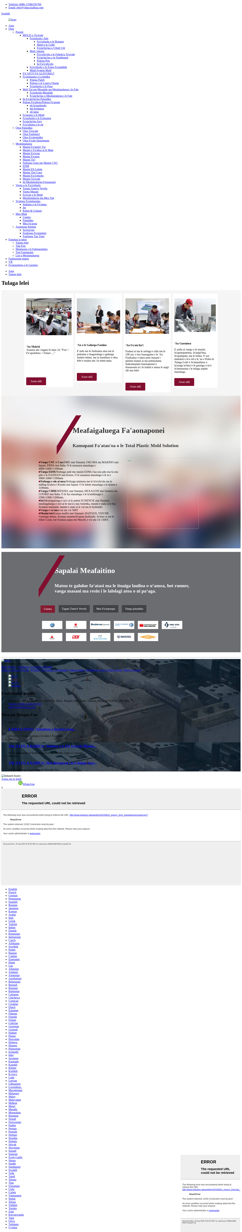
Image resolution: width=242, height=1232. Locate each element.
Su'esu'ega (28, 229)
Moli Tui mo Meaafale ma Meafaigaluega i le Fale (50, 89)
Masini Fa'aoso (31, 156)
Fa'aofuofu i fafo (39, 38)
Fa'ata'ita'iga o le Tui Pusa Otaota (103, 670)
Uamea (27, 217)
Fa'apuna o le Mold (33, 115)
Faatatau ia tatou (18, 239)
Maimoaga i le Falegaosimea (31, 249)
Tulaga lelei (22, 242)
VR (11, 261)
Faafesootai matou (19, 258)
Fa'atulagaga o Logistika (36, 76)
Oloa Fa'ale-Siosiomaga (36, 140)
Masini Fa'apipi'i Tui (34, 146)
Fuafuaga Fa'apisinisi (34, 233)
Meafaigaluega (24, 143)
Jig (24, 207)
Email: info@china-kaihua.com (26, 7)
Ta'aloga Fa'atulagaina (28, 201)
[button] (36, 381)
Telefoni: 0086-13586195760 (25, 4)
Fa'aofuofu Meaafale (41, 92)
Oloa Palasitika (24, 127)
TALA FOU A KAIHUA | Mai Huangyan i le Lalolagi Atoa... (53, 763)
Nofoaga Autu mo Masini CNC (40, 162)
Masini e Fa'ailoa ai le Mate (38, 150)
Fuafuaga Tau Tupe (33, 236)
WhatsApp (29, 784)
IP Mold (35, 670)
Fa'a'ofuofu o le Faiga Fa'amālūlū (48, 67)
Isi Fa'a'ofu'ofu (45, 63)
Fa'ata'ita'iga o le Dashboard (52, 57)
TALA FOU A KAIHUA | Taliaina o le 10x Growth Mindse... (52, 746)
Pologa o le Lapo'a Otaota (44, 83)
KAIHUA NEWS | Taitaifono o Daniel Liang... (42, 729)
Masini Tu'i (29, 159)
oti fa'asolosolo (38, 105)
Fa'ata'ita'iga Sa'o (32, 121)
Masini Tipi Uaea (32, 172)
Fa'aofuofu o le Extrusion (37, 118)
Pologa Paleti (37, 79)
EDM (26, 166)
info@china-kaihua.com (22, 707)
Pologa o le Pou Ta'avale (15, 670)
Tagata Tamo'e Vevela (35, 188)
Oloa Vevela (8, 666)
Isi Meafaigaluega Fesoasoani (39, 182)
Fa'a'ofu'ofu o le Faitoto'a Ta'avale (56, 54)
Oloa (11, 28)
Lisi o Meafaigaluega (27, 255)
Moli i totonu (37, 51)
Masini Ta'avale (31, 178)
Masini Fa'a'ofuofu (33, 175)
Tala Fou (21, 245)
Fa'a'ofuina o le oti (33, 124)
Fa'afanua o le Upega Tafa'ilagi (35, 666)
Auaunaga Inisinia (26, 226)
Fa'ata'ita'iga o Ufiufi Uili (51, 47)
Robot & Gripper (32, 210)
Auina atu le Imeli (11, 778)
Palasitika (28, 220)
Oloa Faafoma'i (31, 134)
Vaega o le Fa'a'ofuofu (28, 185)
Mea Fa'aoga (30, 223)
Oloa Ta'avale (30, 130)
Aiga (11, 25)
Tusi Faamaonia (24, 252)
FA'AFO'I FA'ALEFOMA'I (38, 73)
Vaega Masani (30, 191)
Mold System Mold (40, 70)
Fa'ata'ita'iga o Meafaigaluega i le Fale (51, 95)
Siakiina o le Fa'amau (35, 204)
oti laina (34, 111)
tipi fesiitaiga (37, 108)
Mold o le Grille (46, 44)
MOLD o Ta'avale (33, 35)
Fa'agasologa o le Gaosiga (23, 265)
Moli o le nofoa (132, 670)
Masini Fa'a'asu (31, 153)
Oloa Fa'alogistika (33, 137)
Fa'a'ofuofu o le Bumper (50, 41)
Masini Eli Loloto (32, 169)
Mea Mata (21, 213)
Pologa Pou (43, 60)
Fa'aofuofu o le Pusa (41, 86)
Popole (19, 32)
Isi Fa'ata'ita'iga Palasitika (37, 99)
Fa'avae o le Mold (33, 194)
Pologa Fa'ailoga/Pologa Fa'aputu (41, 102)
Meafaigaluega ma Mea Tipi (38, 198)
